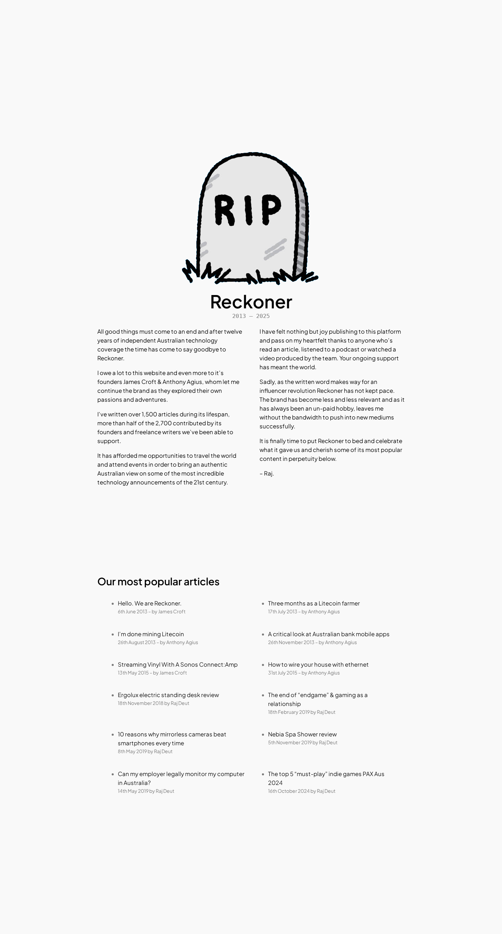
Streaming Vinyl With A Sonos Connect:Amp (178, 664)
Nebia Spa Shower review (302, 734)
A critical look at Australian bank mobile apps (329, 634)
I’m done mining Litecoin (151, 634)
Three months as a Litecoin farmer (314, 603)
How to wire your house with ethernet (318, 664)
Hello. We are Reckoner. (150, 603)
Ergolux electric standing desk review (168, 694)
